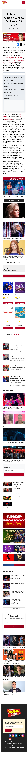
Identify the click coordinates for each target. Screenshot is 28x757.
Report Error (14, 745)
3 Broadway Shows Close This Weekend (14, 647)
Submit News (9, 743)
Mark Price (12, 62)
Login (19, 2)
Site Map (20, 743)
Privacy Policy (18, 749)
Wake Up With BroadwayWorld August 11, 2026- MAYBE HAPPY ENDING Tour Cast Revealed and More (13, 79)
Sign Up (8, 730)
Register (15, 2)
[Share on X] (21, 44)
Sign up (14, 626)
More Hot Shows (8, 565)
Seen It (8, 300)
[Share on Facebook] (18, 44)
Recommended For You (8, 571)
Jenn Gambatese (19, 57)
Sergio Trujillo (8, 119)
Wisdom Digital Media (18, 747)
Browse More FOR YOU (14, 262)
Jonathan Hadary (7, 59)
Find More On (13, 334)
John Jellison (20, 60)
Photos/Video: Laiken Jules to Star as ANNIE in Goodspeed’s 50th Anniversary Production (14, 85)
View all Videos (6, 507)
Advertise (7, 741)
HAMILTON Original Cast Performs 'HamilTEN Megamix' (18, 497)
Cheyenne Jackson (8, 57)
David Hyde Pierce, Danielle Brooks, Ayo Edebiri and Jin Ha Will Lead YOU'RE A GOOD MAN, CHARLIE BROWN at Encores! (14, 662)
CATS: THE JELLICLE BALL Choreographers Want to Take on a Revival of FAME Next (17, 378)
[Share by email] (24, 44)
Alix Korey (5, 62)
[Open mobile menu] (26, 2)
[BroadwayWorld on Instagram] (13, 735)
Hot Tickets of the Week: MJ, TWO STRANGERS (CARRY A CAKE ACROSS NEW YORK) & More (13, 97)
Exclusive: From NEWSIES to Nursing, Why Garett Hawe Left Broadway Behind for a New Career (14, 678)
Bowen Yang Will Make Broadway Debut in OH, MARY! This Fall (14, 693)
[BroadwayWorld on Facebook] (10, 735)
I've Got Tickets (8, 303)
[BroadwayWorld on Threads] (22, 735)
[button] (23, 2)
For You (9, 176)
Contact (16, 741)
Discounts (20, 565)
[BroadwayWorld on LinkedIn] (16, 735)
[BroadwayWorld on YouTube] (10, 738)
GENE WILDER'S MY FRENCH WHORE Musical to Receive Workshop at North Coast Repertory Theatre (14, 91)
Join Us (21, 741)
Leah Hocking (16, 59)
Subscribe (14, 474)
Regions (15, 743)
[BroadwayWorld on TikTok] (19, 735)
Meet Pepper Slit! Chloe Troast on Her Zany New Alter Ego (18, 484)
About (12, 741)
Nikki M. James (12, 60)
